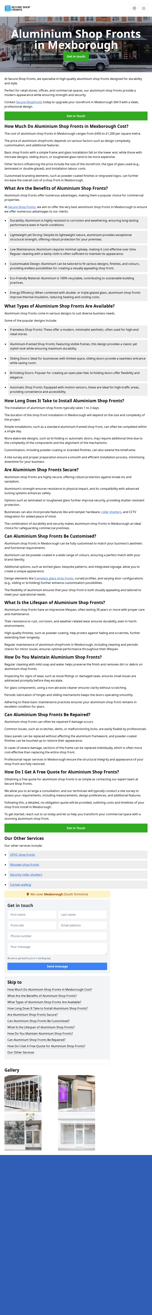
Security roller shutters (26, 875)
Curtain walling (20, 885)
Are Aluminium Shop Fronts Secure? (32, 1015)
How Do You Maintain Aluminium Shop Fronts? (40, 1033)
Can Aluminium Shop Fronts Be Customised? (38, 1021)
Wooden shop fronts (24, 865)
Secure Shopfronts (29, 102)
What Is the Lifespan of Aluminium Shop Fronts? (41, 1027)
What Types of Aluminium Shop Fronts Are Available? (44, 1002)
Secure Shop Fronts (22, 207)
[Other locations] (134, 8)
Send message (57, 966)
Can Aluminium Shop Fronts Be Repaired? (36, 1040)
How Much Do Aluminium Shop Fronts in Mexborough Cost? (49, 989)
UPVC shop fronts (22, 855)
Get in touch (76, 56)
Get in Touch (76, 116)
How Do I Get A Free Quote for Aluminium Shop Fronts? (46, 1046)
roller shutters (111, 512)
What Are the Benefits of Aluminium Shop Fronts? (42, 996)
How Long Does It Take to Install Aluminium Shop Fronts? (47, 1008)
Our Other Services (20, 1052)
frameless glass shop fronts (53, 578)
